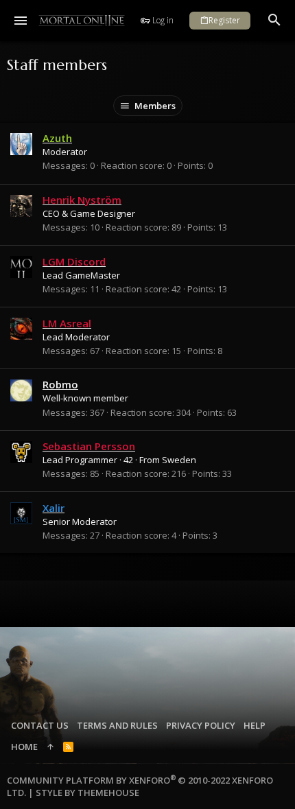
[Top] (50, 746)
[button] (21, 21)
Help (255, 725)
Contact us (40, 725)
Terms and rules (117, 725)
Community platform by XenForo (140, 786)
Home (24, 746)
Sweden (179, 460)
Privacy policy (200, 725)
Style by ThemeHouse (87, 792)
